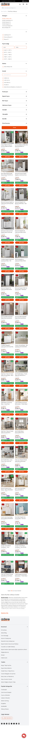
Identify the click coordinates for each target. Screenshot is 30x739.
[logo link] (8, 4)
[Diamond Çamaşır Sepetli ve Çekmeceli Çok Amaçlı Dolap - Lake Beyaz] (7, 194)
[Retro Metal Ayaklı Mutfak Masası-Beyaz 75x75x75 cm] (7, 165)
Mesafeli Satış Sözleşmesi (7, 641)
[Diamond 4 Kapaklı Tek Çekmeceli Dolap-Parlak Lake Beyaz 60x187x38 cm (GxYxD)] (7, 280)
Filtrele (14, 127)
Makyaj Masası (5, 709)
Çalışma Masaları (5, 698)
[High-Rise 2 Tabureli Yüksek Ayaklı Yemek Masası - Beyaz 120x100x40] (7, 366)
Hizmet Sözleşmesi (6, 638)
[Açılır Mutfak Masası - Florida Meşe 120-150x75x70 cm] (21, 366)
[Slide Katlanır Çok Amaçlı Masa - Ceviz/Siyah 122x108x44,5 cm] (7, 395)
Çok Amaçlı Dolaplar (6, 692)
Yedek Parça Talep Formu (7, 671)
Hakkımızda (4, 657)
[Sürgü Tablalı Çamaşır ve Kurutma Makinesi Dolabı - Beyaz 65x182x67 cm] (7, 137)
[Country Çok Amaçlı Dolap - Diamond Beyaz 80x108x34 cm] (7, 509)
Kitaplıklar (3, 703)
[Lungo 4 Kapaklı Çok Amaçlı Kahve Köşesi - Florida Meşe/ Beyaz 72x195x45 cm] (21, 395)
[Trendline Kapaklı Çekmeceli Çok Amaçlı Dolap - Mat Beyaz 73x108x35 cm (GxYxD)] (7, 251)
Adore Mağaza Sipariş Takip (8, 682)
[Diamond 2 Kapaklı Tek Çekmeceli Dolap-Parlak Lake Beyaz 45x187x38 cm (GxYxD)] (21, 223)
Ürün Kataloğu (4, 635)
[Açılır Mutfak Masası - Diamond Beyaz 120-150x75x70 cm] (21, 423)
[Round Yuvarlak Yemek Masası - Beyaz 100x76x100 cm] (7, 480)
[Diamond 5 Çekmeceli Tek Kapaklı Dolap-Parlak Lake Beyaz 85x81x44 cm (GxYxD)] (7, 223)
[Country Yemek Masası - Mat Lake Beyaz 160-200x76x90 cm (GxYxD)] (21, 337)
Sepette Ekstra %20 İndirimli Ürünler (8, 1)
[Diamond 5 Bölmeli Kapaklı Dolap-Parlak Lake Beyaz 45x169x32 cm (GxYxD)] (21, 309)
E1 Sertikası (4, 630)
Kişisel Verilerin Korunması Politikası (9, 644)
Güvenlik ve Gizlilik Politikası (8, 646)
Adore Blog (4, 632)
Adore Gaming (5, 700)
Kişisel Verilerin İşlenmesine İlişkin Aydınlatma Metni (14, 649)
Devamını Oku (4, 613)
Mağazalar (26, 1)
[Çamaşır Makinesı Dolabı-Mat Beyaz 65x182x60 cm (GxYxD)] (21, 137)
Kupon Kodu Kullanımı (6, 668)
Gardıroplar (4, 689)
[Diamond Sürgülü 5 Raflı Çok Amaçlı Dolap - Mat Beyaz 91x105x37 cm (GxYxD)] (21, 280)
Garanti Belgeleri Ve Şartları (8, 673)
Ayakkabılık (4, 706)
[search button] (3, 7)
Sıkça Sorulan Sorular (6, 679)
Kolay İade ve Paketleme (7, 676)
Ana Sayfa (4, 11)
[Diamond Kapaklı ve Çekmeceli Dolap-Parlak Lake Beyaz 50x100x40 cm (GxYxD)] (21, 251)
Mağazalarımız (5, 652)
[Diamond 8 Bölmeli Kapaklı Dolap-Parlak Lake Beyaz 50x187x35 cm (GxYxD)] (7, 309)
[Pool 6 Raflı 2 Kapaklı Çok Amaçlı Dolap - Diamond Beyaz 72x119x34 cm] (21, 509)
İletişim (3, 655)
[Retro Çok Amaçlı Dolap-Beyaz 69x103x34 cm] (21, 480)
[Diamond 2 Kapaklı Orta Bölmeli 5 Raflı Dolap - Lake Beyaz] (21, 194)
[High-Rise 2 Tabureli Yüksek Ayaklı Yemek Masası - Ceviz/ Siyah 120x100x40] (7, 423)
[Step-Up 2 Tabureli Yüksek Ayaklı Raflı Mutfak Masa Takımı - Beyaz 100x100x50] (21, 452)
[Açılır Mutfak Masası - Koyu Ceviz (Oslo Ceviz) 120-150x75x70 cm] (7, 452)
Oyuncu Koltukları (5, 695)
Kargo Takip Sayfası (6, 665)
